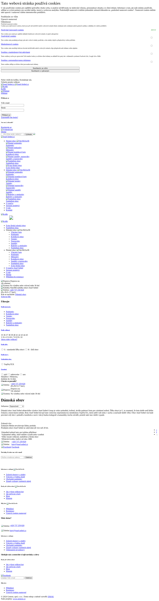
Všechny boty (16, 232)
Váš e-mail (5, 103)
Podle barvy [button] (5, 354)
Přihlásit (4, 93)
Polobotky (15, 234)
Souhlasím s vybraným (40, 71)
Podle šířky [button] (4, 344)
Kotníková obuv (17, 237)
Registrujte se (6, 127)
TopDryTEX (8, 364)
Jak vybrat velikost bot (15, 492)
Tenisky (14, 239)
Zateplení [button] (4, 369)
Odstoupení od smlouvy (15, 550)
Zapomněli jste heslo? (9, 117)
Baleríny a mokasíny (19, 246)
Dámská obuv (11, 170)
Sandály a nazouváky (19, 261)
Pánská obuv (11, 141)
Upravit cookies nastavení (16, 513)
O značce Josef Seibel (14, 268)
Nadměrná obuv (12, 228)
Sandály (14, 243)
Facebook (15, 447)
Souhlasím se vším (9, 16)
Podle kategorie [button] (6, 306)
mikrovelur (15, 374)
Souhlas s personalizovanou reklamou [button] (16, 60)
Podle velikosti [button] (5, 330)
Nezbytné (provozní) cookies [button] (12, 30)
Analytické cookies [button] (8, 36)
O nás (8, 208)
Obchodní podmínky (14, 479)
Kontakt (9, 210)
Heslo (3, 108)
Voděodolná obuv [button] (6, 359)
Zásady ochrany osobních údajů (18, 481)
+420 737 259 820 (16, 290)
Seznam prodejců (13, 206)
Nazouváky (15, 241)
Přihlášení (10, 509)
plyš (5, 374)
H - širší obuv (33, 350)
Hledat (8, 275)
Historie (9, 498)
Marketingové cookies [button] (9, 44)
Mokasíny (15, 257)
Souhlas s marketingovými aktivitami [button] (15, 52)
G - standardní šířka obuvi (14, 350)
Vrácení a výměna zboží (15, 477)
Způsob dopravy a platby (16, 475)
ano (24, 374)
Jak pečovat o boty (13, 494)
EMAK (51, 597)
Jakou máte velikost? (9, 339)
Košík (3, 89)
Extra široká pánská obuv (16, 225)
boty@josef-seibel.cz (20, 444)
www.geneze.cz (19, 599)
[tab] (79, 30)
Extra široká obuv (18, 266)
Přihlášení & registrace (15, 277)
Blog (8, 496)
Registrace (10, 511)
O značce (9, 203)
